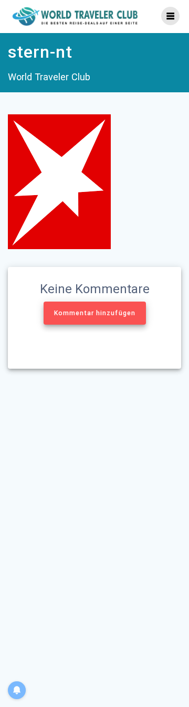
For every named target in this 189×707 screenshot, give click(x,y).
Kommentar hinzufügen (94, 313)
